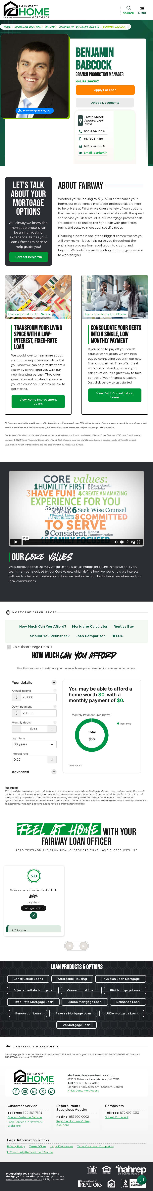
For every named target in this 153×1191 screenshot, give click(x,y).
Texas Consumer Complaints (95, 1146)
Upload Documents (105, 102)
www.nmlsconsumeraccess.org (24, 1179)
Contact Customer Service (25, 1117)
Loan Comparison (91, 636)
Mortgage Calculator (90, 626)
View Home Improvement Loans (38, 401)
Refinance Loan (128, 1002)
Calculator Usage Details (32, 647)
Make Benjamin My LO (36, 110)
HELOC (117, 636)
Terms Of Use (37, 1146)
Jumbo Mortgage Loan (85, 1002)
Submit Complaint (116, 1117)
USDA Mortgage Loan (122, 1013)
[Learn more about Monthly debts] (55, 723)
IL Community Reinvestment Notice (30, 1152)
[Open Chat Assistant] (142, 1180)
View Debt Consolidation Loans (114, 395)
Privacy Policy (16, 1146)
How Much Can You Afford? (42, 626)
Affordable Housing (72, 979)
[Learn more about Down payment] (55, 707)
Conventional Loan (81, 990)
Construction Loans (28, 979)
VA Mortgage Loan (76, 1025)
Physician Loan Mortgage (121, 979)
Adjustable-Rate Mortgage (32, 990)
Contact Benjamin (28, 257)
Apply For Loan (105, 90)
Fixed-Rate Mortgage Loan (33, 1002)
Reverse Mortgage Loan (73, 1013)
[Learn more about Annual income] (55, 691)
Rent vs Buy (124, 626)
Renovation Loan (28, 1013)
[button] (142, 10)
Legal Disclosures (61, 1146)
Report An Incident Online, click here (73, 1123)
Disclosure (74, 765)
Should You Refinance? (50, 636)
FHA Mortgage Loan (125, 990)
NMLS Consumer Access (83, 1090)
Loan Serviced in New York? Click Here (25, 1123)
